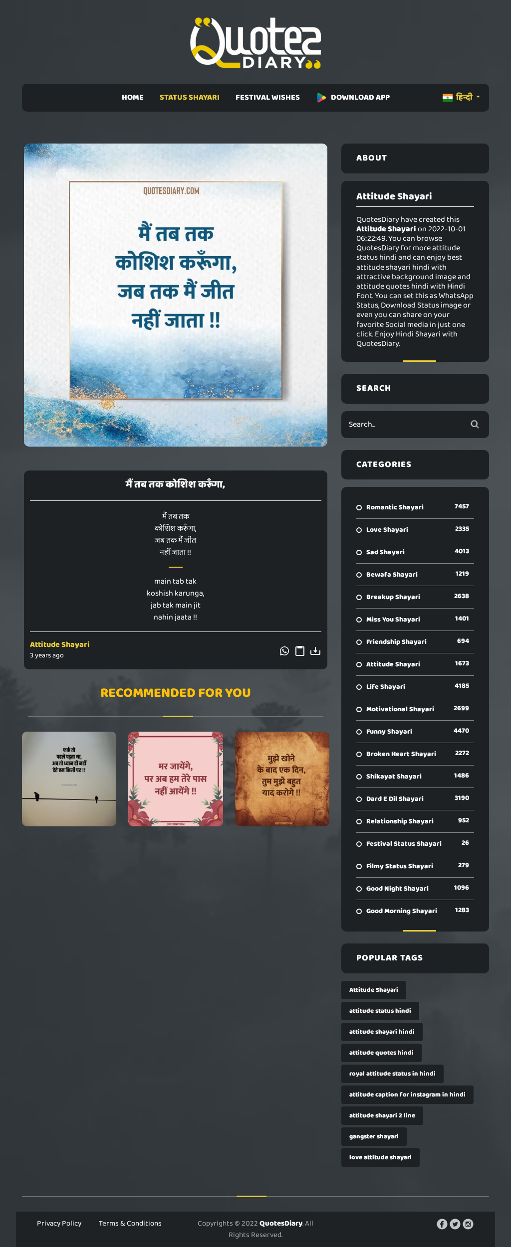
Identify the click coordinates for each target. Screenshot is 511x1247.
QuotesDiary (280, 1224)
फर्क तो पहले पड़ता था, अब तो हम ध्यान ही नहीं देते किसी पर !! (69, 779)
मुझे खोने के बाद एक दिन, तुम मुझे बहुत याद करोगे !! (282, 779)
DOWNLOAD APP (360, 97)
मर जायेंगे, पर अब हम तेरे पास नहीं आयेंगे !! (175, 779)
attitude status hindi (380, 1011)
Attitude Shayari (60, 644)
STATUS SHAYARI (190, 97)
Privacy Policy (59, 1224)
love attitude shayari (380, 1157)
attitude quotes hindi (381, 1053)
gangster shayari (374, 1136)
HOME (133, 97)
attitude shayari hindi (382, 1032)
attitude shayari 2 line (382, 1115)
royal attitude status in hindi (392, 1074)
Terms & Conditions (130, 1224)
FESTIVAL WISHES (268, 97)
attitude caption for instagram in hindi (407, 1095)
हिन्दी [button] (464, 97)
